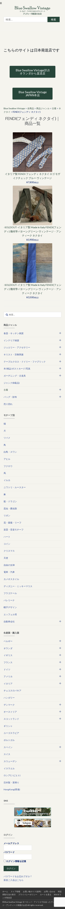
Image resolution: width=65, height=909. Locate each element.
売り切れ (8, 404)
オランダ (8, 648)
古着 (6, 389)
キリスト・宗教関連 (14, 354)
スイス (7, 754)
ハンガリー (9, 697)
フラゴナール (10, 593)
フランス (8, 662)
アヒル (7, 459)
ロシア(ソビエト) (12, 775)
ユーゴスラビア (11, 733)
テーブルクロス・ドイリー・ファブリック (25, 361)
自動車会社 (9, 621)
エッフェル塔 (10, 614)
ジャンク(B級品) (12, 382)
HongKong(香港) (12, 789)
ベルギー (8, 641)
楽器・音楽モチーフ (14, 529)
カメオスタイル (11, 579)
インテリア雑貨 (11, 340)
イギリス (8, 655)
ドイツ (7, 669)
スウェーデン (10, 761)
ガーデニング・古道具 (15, 375)
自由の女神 (9, 565)
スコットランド (11, 718)
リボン (7, 515)
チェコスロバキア (12, 690)
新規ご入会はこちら (14, 880)
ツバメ (7, 437)
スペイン (8, 747)
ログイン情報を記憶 (16, 861)
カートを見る (45, 894)
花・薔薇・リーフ (12, 522)
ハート (7, 536)
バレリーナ (9, 600)
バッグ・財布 (10, 397)
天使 (6, 558)
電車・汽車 (9, 572)
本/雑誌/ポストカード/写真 (17, 368)
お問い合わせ (49, 891)
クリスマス (9, 550)
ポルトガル (9, 740)
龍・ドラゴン (10, 501)
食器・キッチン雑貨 (14, 333)
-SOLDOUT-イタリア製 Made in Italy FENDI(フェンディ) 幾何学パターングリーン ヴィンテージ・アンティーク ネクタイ (32, 231)
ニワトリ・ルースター (15, 487)
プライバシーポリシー (27, 894)
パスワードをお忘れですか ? (18, 876)
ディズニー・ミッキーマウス (18, 586)
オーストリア (10, 711)
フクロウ (8, 466)
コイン (7, 543)
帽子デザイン (10, 607)
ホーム (5, 891)
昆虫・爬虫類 (10, 508)
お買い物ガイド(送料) (32, 891)
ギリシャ (8, 726)
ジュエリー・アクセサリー (17, 347)
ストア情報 (15, 891)
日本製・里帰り (11, 782)
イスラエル (9, 768)
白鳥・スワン (10, 451)
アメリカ (8, 676)
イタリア (8, 683)
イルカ (7, 480)
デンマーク (9, 704)
